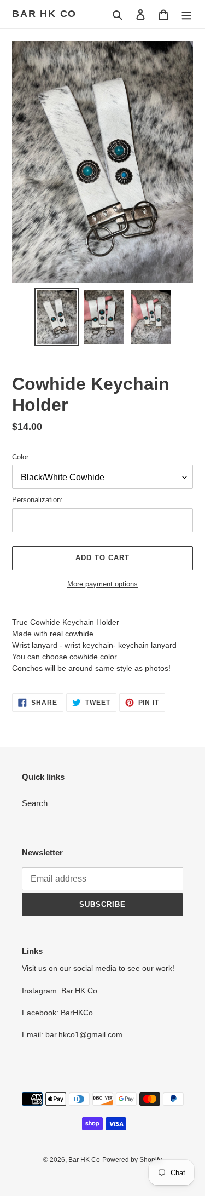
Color (20, 457)
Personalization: (37, 500)
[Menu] (186, 14)
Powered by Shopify (132, 1160)
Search (35, 803)
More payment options (102, 584)
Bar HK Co (44, 13)
